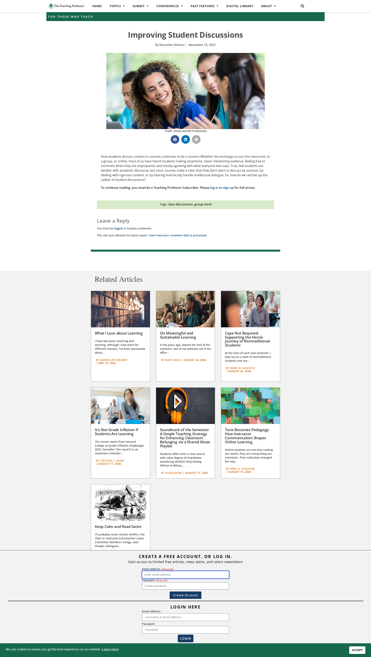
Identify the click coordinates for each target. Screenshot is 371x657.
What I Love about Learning (119, 333)
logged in (120, 228)
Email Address (151, 611)
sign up (228, 188)
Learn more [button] (110, 649)
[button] (302, 6)
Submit (139, 6)
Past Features (203, 6)
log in (214, 188)
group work (203, 204)
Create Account (185, 595)
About (266, 6)
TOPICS (115, 6)
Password (148, 624)
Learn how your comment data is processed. (177, 235)
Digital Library (239, 6)
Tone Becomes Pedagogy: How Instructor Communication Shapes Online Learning (247, 435)
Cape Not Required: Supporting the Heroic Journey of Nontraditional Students (247, 339)
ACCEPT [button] (357, 650)
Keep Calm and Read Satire (118, 526)
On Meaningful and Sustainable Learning (178, 335)
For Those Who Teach (70, 17)
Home (97, 6)
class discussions (180, 204)
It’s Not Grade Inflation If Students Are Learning (116, 431)
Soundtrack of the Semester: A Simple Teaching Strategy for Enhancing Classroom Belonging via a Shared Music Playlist (185, 437)
